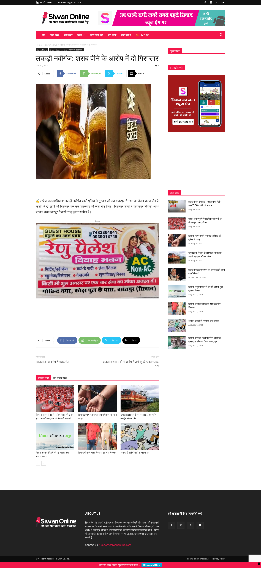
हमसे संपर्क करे (96, 35)
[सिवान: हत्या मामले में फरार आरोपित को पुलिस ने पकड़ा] (97, 393)
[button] (221, 35)
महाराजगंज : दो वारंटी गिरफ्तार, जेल (52, 356)
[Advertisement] (97, 189)
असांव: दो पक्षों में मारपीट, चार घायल (135, 447)
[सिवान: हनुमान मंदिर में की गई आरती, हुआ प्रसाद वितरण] (55, 431)
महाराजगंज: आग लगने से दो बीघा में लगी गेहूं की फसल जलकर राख (130, 358)
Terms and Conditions (198, 553)
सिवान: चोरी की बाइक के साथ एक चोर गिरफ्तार (97, 447)
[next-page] (43, 457)
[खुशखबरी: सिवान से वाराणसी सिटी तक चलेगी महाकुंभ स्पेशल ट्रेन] (140, 393)
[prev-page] (38, 457)
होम (43, 35)
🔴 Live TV (142, 35)
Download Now (151, 565)
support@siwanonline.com (115, 539)
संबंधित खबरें (43, 372)
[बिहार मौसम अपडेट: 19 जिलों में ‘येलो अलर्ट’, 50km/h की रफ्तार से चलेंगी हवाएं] (177, 206)
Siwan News (51, 44)
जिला (79, 35)
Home (39, 44)
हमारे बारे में (126, 35)
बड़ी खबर (68, 35)
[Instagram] (211, 2)
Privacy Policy (218, 553)
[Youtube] (222, 2)
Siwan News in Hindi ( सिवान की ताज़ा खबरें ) (66, 50)
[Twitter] (216, 2)
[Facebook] (205, 2)
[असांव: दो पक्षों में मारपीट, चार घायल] (140, 431)
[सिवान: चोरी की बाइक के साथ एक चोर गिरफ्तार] (97, 431)
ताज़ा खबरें (54, 35)
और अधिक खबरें (60, 372)
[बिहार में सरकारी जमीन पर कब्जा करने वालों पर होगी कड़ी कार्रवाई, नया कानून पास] (177, 274)
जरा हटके (112, 35)
